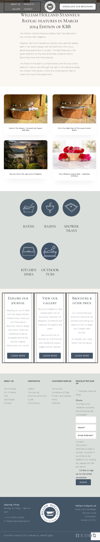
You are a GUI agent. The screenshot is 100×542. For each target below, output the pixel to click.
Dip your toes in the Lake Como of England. (26, 174)
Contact (8, 403)
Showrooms (34, 403)
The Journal (33, 392)
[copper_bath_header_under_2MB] (25, 95)
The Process (10, 388)
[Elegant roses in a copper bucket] (74, 141)
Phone (79, 400)
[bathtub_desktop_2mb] (74, 95)
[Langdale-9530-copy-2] (25, 141)
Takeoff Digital (46, 535)
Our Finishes (10, 392)
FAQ (6, 396)
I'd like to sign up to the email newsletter (85, 474)
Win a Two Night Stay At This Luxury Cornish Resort (74, 129)
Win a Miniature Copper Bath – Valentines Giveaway (74, 175)
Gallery (31, 388)
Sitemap (56, 403)
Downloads (9, 399)
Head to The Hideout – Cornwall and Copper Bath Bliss (25, 129)
